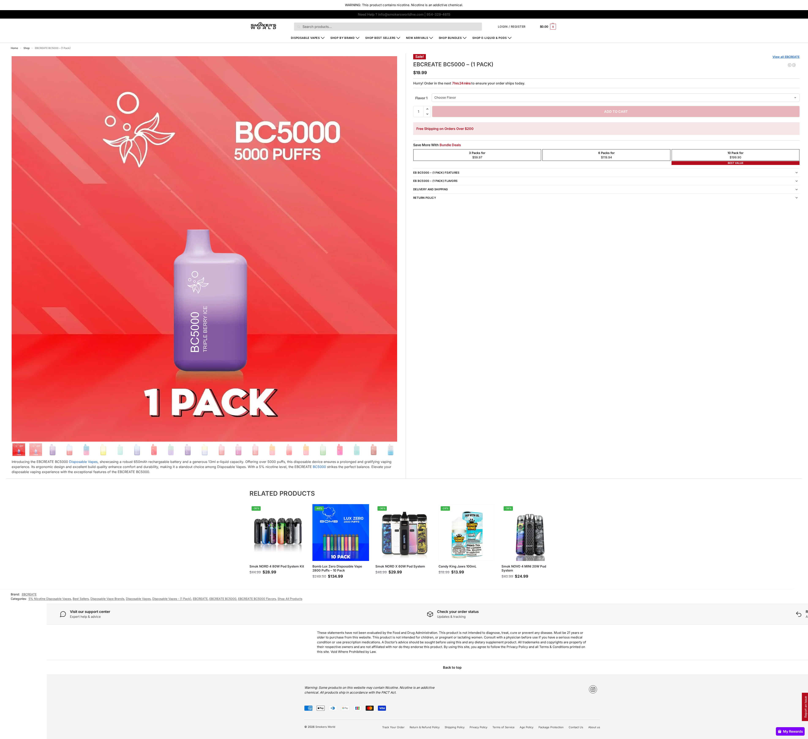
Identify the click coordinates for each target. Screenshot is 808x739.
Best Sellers (81, 598)
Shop (26, 48)
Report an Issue (805, 707)
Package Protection (551, 727)
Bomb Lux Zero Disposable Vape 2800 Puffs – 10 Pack (337, 568)
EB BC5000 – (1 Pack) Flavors (435, 180)
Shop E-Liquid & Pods (489, 37)
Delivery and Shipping (430, 189)
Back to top (452, 667)
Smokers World (325, 726)
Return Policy (424, 197)
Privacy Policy (478, 727)
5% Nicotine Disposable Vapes (50, 598)
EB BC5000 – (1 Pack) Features (436, 172)
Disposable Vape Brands (107, 598)
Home (14, 48)
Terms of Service (503, 727)
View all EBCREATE (786, 57)
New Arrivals (417, 37)
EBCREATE (200, 598)
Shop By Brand (342, 37)
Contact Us (576, 727)
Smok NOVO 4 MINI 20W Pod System (523, 568)
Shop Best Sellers (380, 37)
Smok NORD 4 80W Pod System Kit (276, 566)
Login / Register (512, 26)
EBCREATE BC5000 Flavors (257, 598)
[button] (548, 26)
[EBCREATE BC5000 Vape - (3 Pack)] (794, 65)
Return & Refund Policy (425, 727)
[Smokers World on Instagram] (593, 689)
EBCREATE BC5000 (222, 598)
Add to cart (616, 111)
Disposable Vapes (305, 37)
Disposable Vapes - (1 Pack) (171, 598)
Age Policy (526, 727)
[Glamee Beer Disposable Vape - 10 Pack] (790, 65)
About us (594, 727)
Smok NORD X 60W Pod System (400, 566)
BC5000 (319, 467)
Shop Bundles (450, 37)
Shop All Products (290, 598)
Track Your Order (393, 727)
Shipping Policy (455, 727)
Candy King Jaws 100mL (457, 566)
